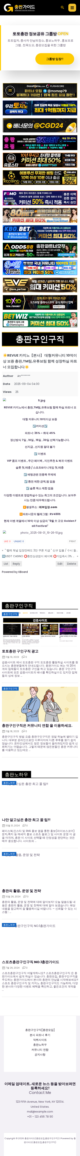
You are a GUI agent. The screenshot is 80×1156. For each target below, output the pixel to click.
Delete (71, 564)
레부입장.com (48, 507)
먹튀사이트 (40, 1040)
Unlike (19, 541)
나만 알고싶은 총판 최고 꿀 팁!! (26, 819)
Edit (60, 564)
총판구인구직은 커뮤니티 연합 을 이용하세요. (37, 725)
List (6, 564)
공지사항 (40, 1054)
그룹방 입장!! (54, 59)
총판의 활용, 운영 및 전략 (21, 890)
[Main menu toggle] (72, 8)
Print (72, 541)
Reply (16, 564)
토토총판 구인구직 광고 (20, 651)
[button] (62, 7)
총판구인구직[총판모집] (40, 1030)
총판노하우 (40, 1045)
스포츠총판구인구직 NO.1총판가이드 (30, 962)
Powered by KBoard (15, 572)
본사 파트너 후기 (40, 1035)
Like (7, 541)
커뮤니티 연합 (40, 1050)
